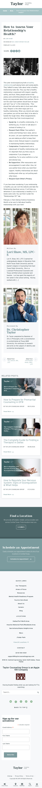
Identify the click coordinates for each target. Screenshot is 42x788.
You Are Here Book (21, 600)
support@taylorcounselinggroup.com (21, 656)
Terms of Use (29, 776)
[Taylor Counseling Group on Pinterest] (31, 701)
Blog (11, 11)
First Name (6, 736)
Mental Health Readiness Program (21, 597)
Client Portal (5, 785)
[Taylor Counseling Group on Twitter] (15, 701)
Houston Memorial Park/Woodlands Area (21, 625)
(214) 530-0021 (21, 653)
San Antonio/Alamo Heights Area (21, 628)
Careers (21, 607)
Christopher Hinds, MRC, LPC (29, 362)
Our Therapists (21, 586)
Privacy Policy (19, 776)
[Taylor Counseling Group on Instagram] (26, 701)
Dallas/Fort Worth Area (21, 621)
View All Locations (20, 642)
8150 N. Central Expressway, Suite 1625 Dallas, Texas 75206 (21, 661)
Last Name (6, 744)
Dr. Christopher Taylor (20, 42)
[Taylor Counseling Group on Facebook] (21, 701)
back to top (20, 707)
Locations (15, 785)
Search (38, 692)
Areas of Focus (21, 589)
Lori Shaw (8, 39)
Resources (21, 593)
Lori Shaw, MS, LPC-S (21, 253)
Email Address (8, 727)
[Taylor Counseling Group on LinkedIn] (10, 701)
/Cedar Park (21, 637)
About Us (21, 604)
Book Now (22, 785)
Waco (21, 633)
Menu (36, 786)
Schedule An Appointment (19, 559)
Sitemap (9, 776)
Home (5, 11)
